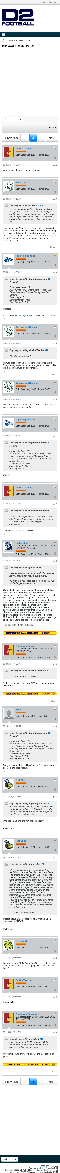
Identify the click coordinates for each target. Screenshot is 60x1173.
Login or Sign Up (48, 2)
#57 (55, 857)
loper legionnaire (25, 255)
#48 (55, 272)
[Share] (55, 157)
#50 (55, 400)
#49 (55, 344)
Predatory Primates (27, 646)
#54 (55, 664)
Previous (11, 138)
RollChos (21, 780)
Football (19, 41)
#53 (55, 561)
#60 (55, 1032)
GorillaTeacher (24, 148)
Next (52, 138)
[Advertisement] (30, 78)
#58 (55, 958)
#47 (55, 199)
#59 (55, 997)
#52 (55, 504)
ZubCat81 (21, 182)
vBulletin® (43, 1168)
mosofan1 (21, 941)
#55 (55, 726)
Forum (10, 41)
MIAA (28, 41)
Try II (19, 709)
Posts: (41, 155)
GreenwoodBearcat (27, 327)
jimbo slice (22, 543)
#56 (55, 797)
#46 (55, 165)
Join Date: (21, 155)
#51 (55, 436)
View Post (41, 205)
